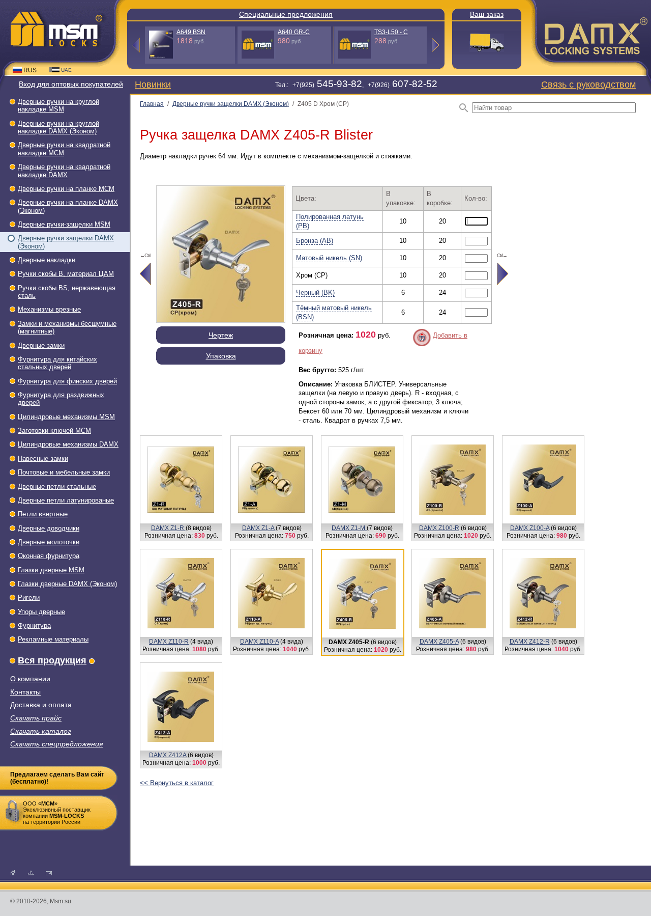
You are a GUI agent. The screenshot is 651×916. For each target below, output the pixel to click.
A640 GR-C (294, 32)
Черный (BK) (315, 292)
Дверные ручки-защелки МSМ (64, 224)
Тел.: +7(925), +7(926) (356, 85)
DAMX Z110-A (259, 641)
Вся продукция (52, 660)
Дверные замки (41, 345)
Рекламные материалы (53, 639)
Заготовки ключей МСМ (54, 430)
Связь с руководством (588, 84)
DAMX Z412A (168, 755)
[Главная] (13, 872)
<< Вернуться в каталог (177, 783)
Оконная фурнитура (48, 556)
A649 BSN (190, 32)
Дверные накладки (46, 260)
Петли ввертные (43, 514)
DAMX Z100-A (529, 528)
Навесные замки (43, 458)
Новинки (153, 84)
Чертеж (221, 335)
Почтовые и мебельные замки (64, 472)
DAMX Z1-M (349, 528)
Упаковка (221, 356)
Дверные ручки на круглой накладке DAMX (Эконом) (58, 127)
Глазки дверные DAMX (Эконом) (67, 584)
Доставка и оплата (41, 705)
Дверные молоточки (48, 542)
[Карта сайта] (31, 872)
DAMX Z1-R (168, 528)
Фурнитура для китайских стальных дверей (57, 363)
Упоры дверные (41, 612)
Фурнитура (34, 625)
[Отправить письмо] (49, 872)
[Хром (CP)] (220, 320)
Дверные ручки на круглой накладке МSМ (58, 105)
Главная (152, 103)
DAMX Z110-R (169, 641)
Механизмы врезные (49, 309)
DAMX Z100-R (439, 528)
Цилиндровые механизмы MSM (66, 417)
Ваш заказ (487, 14)
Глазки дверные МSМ (51, 570)
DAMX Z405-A (439, 641)
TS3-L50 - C (391, 32)
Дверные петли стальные (57, 486)
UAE (66, 70)
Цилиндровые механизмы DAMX (68, 444)
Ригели (29, 597)
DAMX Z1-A (259, 528)
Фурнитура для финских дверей (67, 381)
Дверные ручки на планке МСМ (66, 188)
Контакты (25, 692)
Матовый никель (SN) (329, 258)
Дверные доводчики (48, 528)
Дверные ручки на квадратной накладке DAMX (64, 170)
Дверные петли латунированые (66, 500)
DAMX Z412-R (530, 641)
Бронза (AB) (314, 240)
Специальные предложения (286, 14)
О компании (30, 679)
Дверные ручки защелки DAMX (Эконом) (230, 103)
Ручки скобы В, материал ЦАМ (66, 273)
